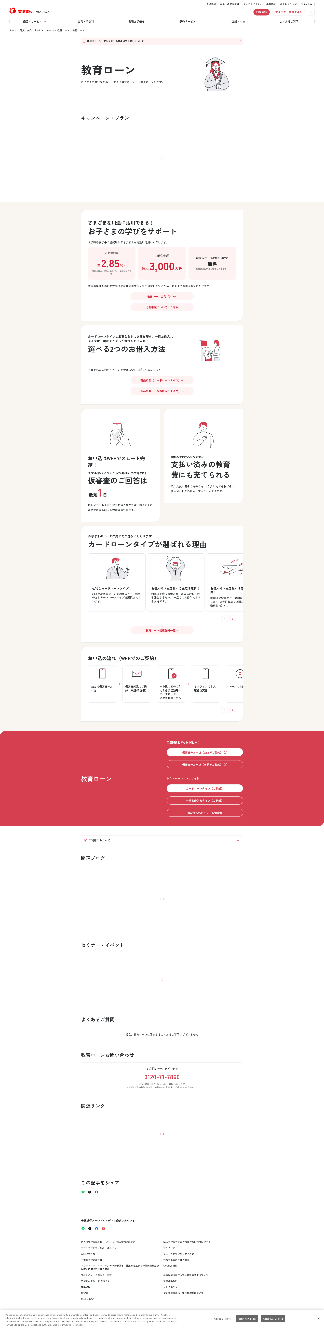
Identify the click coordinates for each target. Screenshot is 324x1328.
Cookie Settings (222, 1318)
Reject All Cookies (247, 1318)
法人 (47, 12)
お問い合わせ (88, 1253)
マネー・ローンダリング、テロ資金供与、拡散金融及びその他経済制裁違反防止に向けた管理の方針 (120, 1267)
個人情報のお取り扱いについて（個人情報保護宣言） (109, 1241)
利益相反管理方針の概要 (176, 1259)
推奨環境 (85, 1287)
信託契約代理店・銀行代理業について (183, 1293)
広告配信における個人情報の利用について (185, 1274)
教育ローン (63, 30)
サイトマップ (170, 1247)
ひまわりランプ (288, 4)
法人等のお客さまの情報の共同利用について (187, 1241)
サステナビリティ (252, 4)
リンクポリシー (171, 1287)
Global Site (306, 4)
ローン (50, 30)
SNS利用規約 (170, 1265)
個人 (39, 12)
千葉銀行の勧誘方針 (91, 1259)
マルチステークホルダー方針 (96, 1274)
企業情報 (211, 4)
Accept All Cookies (273, 1318)
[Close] (318, 1318)
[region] (162, 1319)
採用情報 (271, 4)
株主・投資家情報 (229, 4)
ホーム (13, 30)
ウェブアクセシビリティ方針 (178, 1253)
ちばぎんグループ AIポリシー (96, 1281)
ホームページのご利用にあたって (98, 1247)
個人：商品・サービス (32, 30)
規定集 (84, 1293)
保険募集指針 (170, 1281)
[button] (207, 348)
